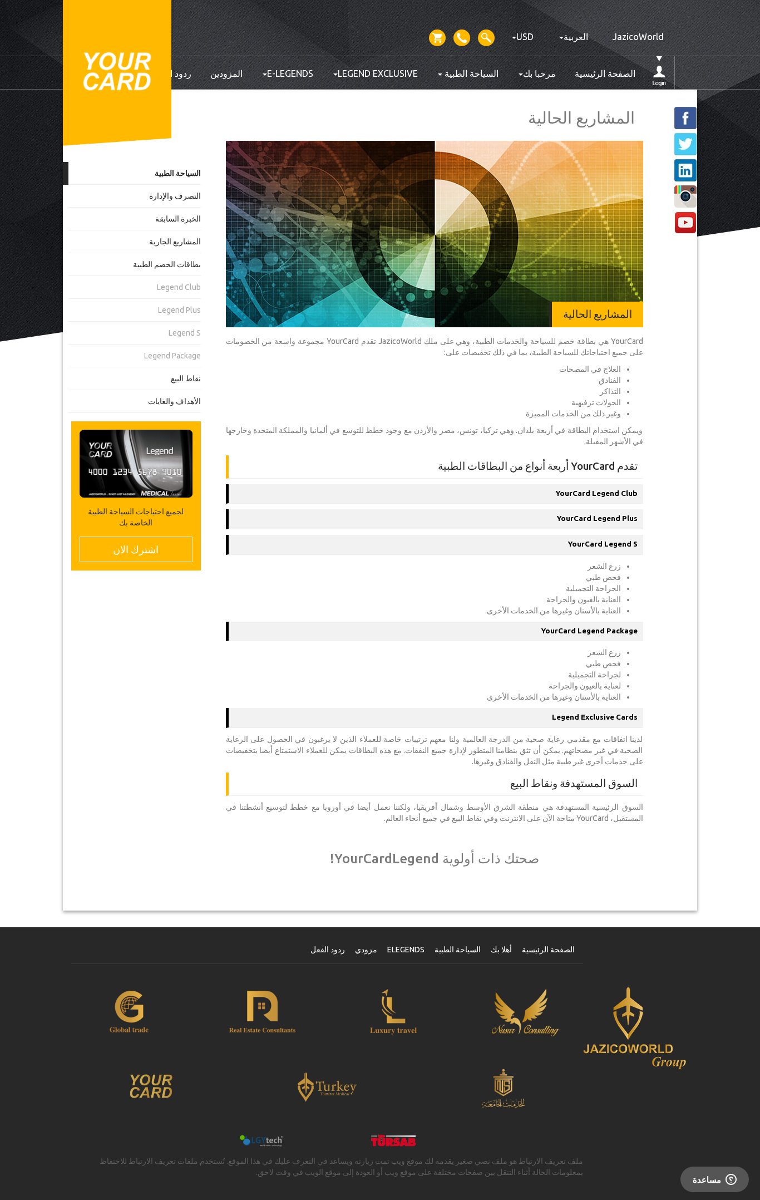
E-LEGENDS (290, 73)
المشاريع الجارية (175, 241)
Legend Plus (179, 310)
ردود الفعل (327, 949)
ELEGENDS (406, 949)
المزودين (226, 73)
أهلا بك (501, 949)
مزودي (366, 949)
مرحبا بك (539, 73)
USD (525, 37)
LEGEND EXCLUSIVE (378, 73)
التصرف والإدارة (175, 195)
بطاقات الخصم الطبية (167, 264)
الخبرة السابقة (178, 218)
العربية (576, 37)
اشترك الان (136, 549)
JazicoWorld (638, 37)
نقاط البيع (186, 378)
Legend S (185, 332)
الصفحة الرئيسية (605, 73)
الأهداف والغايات (174, 401)
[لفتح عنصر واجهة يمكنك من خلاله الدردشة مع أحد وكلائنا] (714, 1180)
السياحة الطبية (470, 73)
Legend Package (172, 355)
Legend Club (179, 287)
